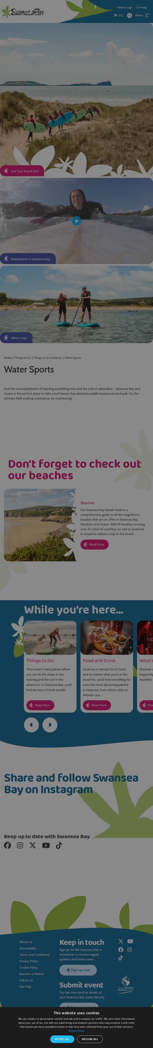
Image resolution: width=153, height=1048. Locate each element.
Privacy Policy (76, 1030)
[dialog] (76, 524)
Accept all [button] (62, 1039)
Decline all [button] (90, 1039)
